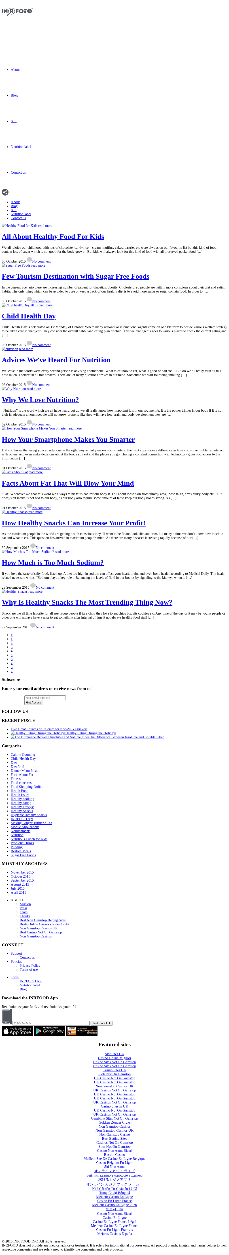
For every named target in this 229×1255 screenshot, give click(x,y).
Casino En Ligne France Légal (114, 1221)
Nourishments (20, 831)
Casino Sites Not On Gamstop (114, 1062)
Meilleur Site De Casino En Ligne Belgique (114, 1158)
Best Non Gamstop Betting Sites (43, 920)
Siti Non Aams (114, 1167)
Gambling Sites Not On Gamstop (114, 1118)
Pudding (17, 847)
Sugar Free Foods (23, 855)
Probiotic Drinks (22, 843)
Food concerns (21, 783)
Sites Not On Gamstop (115, 1146)
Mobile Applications (25, 827)
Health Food (19, 791)
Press (23, 908)
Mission (25, 904)
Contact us (18, 172)
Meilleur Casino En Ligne (114, 1197)
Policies (16, 961)
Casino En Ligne (115, 1217)
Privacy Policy (30, 965)
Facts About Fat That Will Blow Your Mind (68, 483)
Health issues (20, 795)
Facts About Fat (22, 775)
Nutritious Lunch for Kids (29, 839)
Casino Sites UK (114, 1070)
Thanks (25, 916)
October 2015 (20, 876)
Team (24, 912)
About (15, 70)
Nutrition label (21, 147)
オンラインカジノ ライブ (114, 1171)
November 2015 (22, 872)
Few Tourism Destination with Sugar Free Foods (75, 276)
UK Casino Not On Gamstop (114, 1078)
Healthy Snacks (22, 811)
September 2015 (22, 880)
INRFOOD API (31, 981)
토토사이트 (114, 1209)
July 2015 (18, 888)
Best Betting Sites (114, 1138)
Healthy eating (21, 803)
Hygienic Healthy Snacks (29, 815)
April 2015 (18, 892)
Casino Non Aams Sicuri (114, 1150)
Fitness (16, 779)
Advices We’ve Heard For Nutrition (56, 360)
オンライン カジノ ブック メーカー (114, 1184)
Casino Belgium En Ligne (114, 1162)
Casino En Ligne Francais (114, 1230)
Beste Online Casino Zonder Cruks (44, 924)
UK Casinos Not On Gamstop (114, 1090)
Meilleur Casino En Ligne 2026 (114, 1205)
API (14, 121)
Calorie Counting (23, 754)
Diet (14, 762)
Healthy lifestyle (22, 807)
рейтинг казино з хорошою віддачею (114, 1175)
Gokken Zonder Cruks (115, 1122)
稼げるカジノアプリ (114, 1179)
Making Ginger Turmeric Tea (31, 823)
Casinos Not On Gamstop (114, 1142)
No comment (41, 261)
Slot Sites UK (114, 1054)
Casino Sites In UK (114, 1106)
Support (16, 953)
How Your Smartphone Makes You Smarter (68, 439)
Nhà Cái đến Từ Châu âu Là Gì (114, 1189)
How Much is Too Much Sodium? (53, 562)
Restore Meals (21, 851)
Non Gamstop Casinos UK (39, 928)
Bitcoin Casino (114, 1154)
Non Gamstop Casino (114, 1134)
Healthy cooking (22, 799)
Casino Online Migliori (114, 1058)
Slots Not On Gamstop (114, 1074)
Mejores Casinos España (114, 1234)
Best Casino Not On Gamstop (41, 932)
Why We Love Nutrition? (40, 400)
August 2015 (20, 884)
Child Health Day (29, 316)
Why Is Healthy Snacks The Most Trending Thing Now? (87, 602)
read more (45, 225)
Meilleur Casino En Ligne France (114, 1226)
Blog (14, 95)
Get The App (12, 40)
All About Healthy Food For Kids (53, 236)
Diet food (17, 767)
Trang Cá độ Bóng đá (114, 1193)
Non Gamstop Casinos (36, 936)
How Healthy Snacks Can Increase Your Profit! (74, 523)
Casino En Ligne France (114, 1201)
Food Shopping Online (27, 787)
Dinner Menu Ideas (24, 771)
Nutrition (17, 835)
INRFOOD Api (22, 819)
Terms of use (29, 969)
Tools (15, 977)
